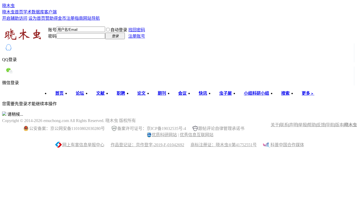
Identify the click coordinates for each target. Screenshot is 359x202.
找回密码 (136, 30)
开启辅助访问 (14, 18)
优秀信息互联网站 (196, 135)
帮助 (311, 125)
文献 (100, 93)
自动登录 (118, 30)
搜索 (285, 93)
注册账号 (136, 36)
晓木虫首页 (12, 12)
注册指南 (74, 18)
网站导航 (91, 18)
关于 (275, 125)
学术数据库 (33, 12)
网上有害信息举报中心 (83, 145)
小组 (256, 93)
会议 (182, 93)
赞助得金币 (55, 18)
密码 (52, 36)
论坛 (80, 93)
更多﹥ (308, 93)
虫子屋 (225, 93)
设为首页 (36, 18)
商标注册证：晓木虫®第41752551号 (224, 145)
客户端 (50, 12)
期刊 (162, 93)
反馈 (321, 125)
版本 (339, 125)
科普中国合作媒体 (287, 145)
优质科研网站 (164, 135)
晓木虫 (8, 5)
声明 (293, 125)
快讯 (203, 93)
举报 (302, 125)
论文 (141, 93)
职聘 (121, 93)
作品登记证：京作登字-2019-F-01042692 (147, 145)
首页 (59, 93)
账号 (52, 30)
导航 (330, 125)
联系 (284, 125)
